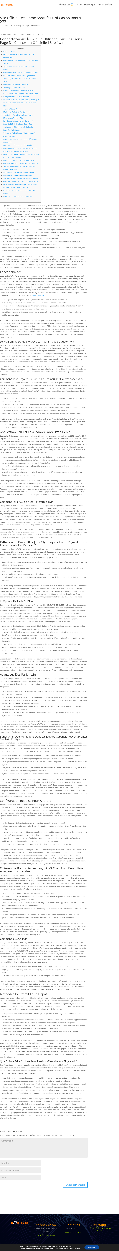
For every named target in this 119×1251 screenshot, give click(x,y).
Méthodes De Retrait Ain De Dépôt (16, 112)
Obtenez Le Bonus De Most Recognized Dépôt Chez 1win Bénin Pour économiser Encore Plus (21, 103)
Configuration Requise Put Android (16, 97)
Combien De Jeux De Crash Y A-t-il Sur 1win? (20, 181)
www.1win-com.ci (39, 295)
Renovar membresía (73, 1232)
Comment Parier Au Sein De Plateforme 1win (20, 72)
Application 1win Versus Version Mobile (18, 172)
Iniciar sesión (105, 5)
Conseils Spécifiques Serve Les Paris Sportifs (20, 163)
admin (5, 25)
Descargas (89, 5)
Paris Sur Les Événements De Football (18, 196)
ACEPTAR (91, 1247)
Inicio (79, 5)
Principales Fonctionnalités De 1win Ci (18, 121)
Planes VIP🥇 (66, 5)
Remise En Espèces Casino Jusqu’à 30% (18, 160)
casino (23, 25)
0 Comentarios (34, 25)
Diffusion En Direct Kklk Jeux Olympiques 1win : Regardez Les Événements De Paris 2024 (19, 78)
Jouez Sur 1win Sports (11, 130)
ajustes (77, 1248)
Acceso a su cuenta (73, 1228)
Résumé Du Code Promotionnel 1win (17, 175)
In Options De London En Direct (15, 85)
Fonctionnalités (9, 51)
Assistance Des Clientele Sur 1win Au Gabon (20, 178)
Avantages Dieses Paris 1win (14, 88)
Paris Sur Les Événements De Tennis (17, 145)
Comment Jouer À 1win (12, 109)
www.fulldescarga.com (46, 1235)
